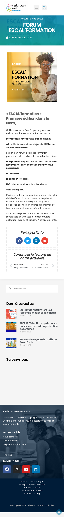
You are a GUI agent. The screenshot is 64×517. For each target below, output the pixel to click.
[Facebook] (7, 469)
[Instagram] (17, 469)
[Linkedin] (36, 469)
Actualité (26, 18)
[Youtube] (26, 469)
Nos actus (37, 18)
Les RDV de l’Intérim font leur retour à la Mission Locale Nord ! (38, 311)
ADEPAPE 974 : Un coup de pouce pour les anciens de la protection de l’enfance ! (38, 326)
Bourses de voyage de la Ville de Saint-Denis (38, 341)
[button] (36, 7)
